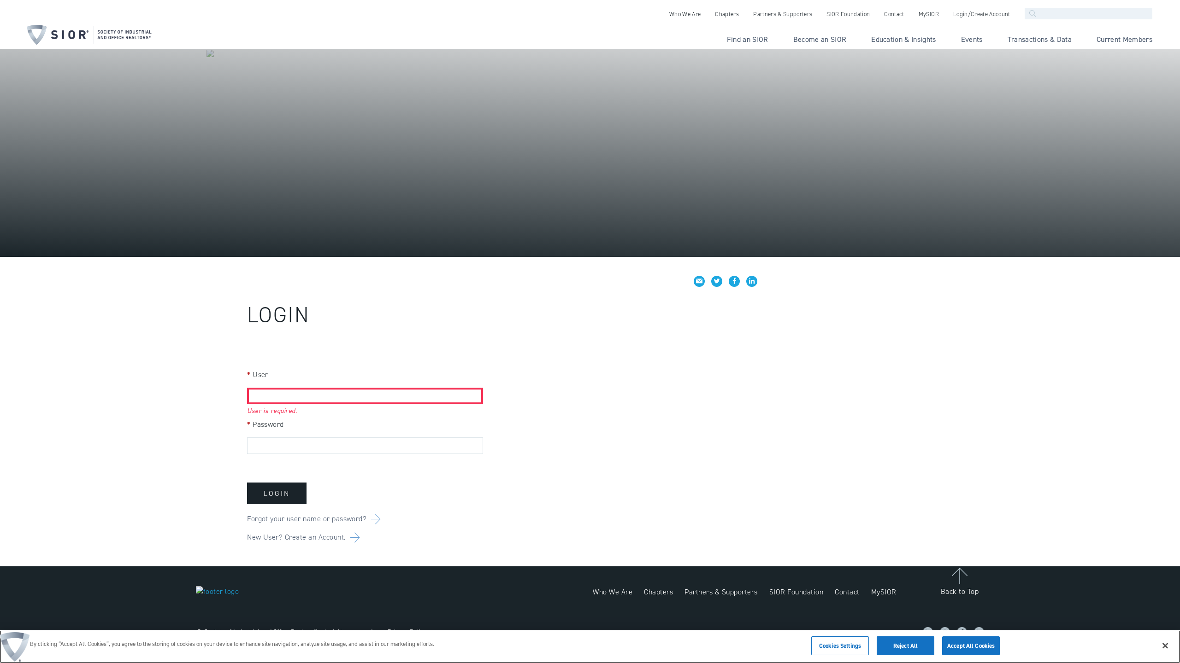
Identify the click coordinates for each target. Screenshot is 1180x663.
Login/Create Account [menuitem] (981, 14)
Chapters (658, 592)
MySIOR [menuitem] (929, 14)
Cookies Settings (840, 646)
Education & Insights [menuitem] (903, 39)
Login (277, 493)
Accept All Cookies (971, 646)
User (257, 374)
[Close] (1165, 645)
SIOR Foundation (796, 592)
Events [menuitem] (972, 39)
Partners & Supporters (720, 592)
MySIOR (884, 592)
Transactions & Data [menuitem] (1040, 39)
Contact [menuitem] (894, 14)
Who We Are (612, 592)
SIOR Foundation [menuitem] (848, 14)
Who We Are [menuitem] (685, 14)
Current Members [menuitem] (1124, 39)
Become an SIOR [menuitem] (820, 39)
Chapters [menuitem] (727, 14)
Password (265, 424)
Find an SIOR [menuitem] (747, 39)
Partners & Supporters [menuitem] (782, 14)
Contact (847, 592)
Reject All (905, 646)
